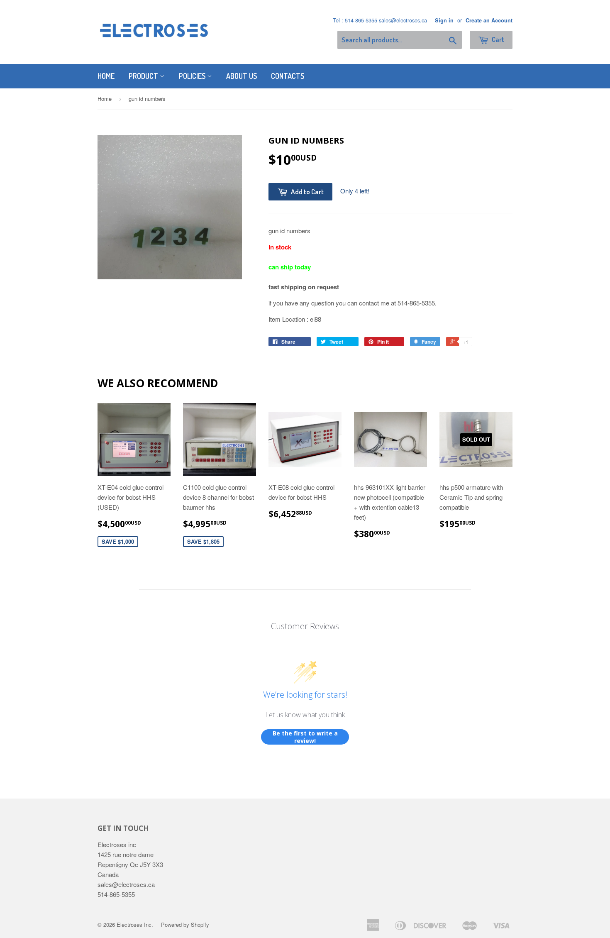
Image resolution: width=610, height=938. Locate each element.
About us (241, 76)
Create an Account (489, 20)
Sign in (444, 20)
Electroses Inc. (135, 924)
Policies (193, 76)
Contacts (287, 76)
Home (106, 76)
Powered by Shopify (185, 924)
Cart (497, 39)
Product (144, 76)
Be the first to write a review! (305, 737)
